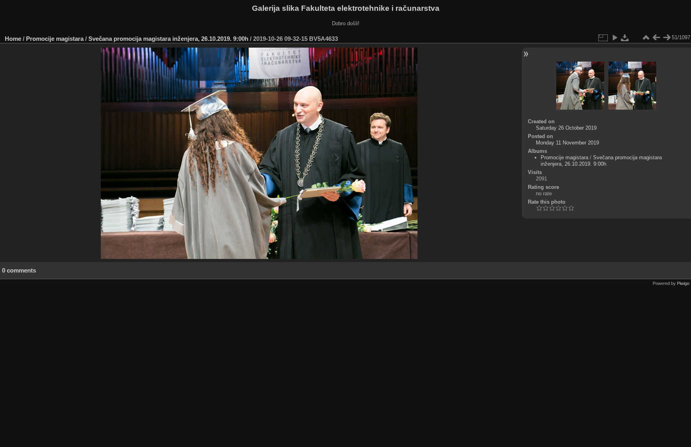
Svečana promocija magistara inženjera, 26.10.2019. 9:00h (168, 38)
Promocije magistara (55, 38)
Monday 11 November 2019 (567, 143)
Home (13, 38)
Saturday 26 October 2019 (566, 128)
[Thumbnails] (646, 37)
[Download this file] (625, 37)
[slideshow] (614, 37)
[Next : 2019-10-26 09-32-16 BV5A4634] (666, 37)
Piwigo (683, 283)
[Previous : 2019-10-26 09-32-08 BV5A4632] (656, 37)
